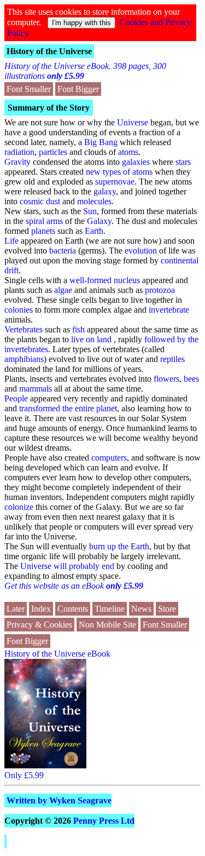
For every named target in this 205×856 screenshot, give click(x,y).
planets (43, 230)
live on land (91, 339)
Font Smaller (29, 89)
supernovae (114, 181)
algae (63, 290)
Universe (132, 122)
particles (53, 152)
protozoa (160, 290)
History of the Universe (49, 51)
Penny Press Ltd (103, 820)
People (16, 398)
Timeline (110, 608)
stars (183, 161)
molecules (94, 201)
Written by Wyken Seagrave (59, 800)
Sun (90, 211)
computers (109, 457)
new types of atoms (119, 171)
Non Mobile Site (107, 624)
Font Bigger (78, 89)
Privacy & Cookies (39, 624)
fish (78, 329)
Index (41, 608)
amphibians (24, 359)
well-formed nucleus (104, 280)
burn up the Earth (119, 546)
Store (167, 608)
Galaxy (99, 221)
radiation (19, 152)
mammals (35, 388)
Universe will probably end (67, 566)
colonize (18, 507)
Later (16, 608)
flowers (166, 378)
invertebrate (169, 309)
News (141, 608)
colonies (18, 309)
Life (11, 240)
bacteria (62, 250)
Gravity (17, 161)
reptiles (172, 359)
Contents (72, 608)
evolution (141, 250)
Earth (94, 230)
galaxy (104, 191)
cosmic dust (40, 201)
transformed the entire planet (68, 408)
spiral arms (44, 221)
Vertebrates (23, 329)
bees (191, 378)
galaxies (136, 161)
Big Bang (101, 142)
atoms (128, 152)
